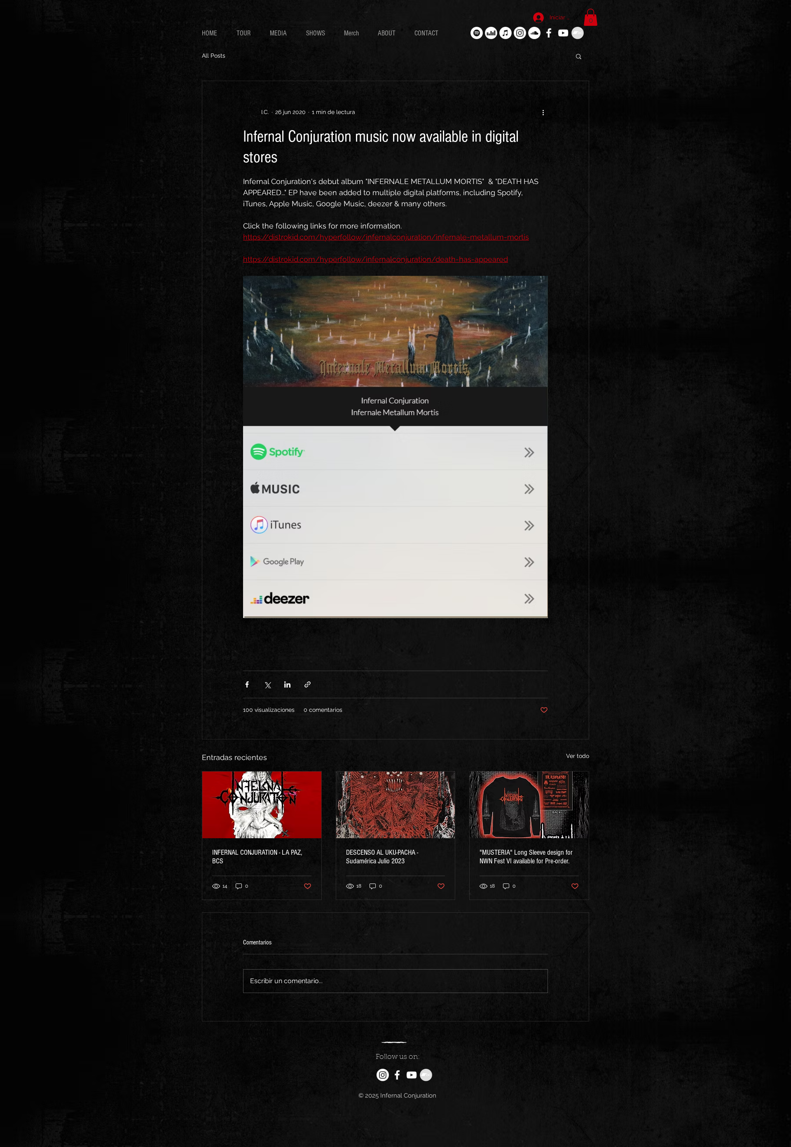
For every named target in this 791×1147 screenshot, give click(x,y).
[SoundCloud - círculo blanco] (534, 33)
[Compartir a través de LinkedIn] (287, 684)
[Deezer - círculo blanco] (491, 33)
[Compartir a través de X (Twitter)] (267, 684)
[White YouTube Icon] (563, 33)
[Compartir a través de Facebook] (247, 684)
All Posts (213, 55)
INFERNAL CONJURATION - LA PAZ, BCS (257, 856)
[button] (590, 17)
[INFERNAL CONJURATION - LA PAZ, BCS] (261, 805)
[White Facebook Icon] (549, 33)
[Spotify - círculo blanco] (476, 33)
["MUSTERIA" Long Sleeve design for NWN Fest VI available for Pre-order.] (529, 805)
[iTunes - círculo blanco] (505, 33)
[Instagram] (520, 33)
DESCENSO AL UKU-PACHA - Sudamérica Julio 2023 (382, 856)
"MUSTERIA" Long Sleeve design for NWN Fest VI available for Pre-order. (526, 856)
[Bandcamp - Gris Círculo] (577, 33)
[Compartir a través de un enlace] (307, 684)
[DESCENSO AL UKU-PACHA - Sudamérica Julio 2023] (395, 805)
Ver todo (577, 756)
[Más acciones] (543, 112)
